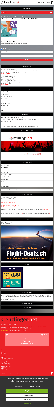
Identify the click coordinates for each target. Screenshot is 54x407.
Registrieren (7, 73)
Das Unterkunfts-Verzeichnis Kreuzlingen (10, 205)
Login (2, 73)
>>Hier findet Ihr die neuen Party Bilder (10, 189)
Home (3, 16)
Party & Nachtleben (5, 94)
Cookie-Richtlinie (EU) (5, 370)
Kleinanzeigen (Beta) (5, 363)
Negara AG (14, 373)
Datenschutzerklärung (5, 366)
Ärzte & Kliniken (5, 179)
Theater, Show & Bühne (6, 108)
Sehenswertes (4, 186)
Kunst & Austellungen (6, 103)
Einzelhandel (4, 172)
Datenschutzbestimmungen (27, 383)
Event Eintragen (4, 84)
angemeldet (8, 43)
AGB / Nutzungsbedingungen (7, 364)
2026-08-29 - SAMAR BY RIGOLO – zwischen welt (12, 124)
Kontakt (2, 368)
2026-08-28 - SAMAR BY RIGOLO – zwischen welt (12, 117)
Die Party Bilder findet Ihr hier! (8, 202)
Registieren (3, 351)
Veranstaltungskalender (6, 359)
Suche (27, 59)
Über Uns (3, 356)
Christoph (7, 37)
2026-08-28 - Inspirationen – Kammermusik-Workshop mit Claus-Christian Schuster (20, 119)
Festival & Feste (5, 98)
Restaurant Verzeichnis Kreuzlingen (9, 77)
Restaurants (4, 170)
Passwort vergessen (5, 75)
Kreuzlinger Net (10, 2)
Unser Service (4, 357)
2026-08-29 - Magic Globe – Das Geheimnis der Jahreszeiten (14, 121)
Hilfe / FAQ (3, 353)
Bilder (2, 354)
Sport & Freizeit (4, 105)
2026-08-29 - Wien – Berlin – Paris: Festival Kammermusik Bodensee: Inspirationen (19, 126)
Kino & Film (4, 101)
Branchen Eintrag (4, 362)
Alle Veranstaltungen (6, 91)
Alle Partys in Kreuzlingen (7, 83)
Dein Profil (3, 352)
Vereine (3, 181)
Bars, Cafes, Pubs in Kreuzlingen (8, 80)
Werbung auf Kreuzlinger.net (7, 358)
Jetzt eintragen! (27, 8)
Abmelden (48, 2)
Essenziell (19, 386)
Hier (22, 213)
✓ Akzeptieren (27, 391)
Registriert (3, 299)
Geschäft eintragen (27, 303)
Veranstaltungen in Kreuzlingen (8, 76)
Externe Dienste (36, 386)
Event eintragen (27, 307)
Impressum (3, 367)
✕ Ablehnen (27, 399)
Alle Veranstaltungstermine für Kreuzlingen (11, 82)
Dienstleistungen (5, 165)
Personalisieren (27, 403)
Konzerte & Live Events (6, 96)
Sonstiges (3, 167)
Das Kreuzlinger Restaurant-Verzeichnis (10, 206)
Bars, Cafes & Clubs (5, 174)
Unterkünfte (4, 176)
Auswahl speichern (27, 395)
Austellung (3, 183)
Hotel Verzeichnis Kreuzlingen (8, 79)
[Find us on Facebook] (52, 2)
